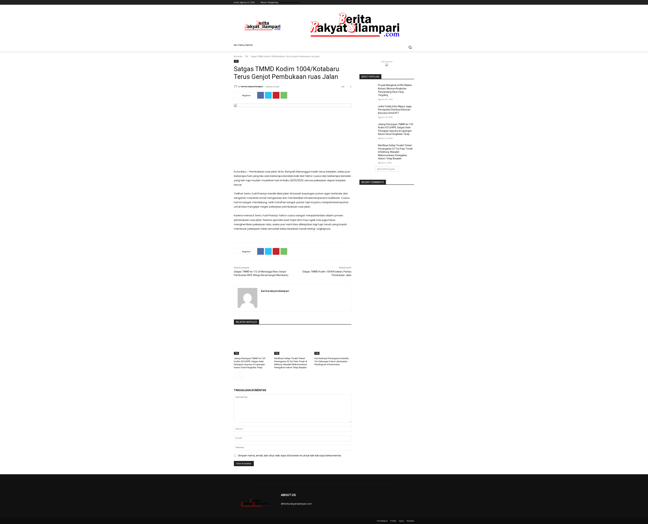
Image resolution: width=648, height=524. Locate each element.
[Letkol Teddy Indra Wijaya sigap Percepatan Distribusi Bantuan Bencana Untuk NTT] (367, 110)
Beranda (238, 56)
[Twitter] (403, 2)
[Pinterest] (276, 95)
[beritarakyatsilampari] (236, 86)
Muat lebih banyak (386, 169)
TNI (246, 56)
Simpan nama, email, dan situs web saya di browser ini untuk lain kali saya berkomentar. (290, 455)
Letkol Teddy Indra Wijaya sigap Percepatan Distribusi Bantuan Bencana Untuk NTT (395, 109)
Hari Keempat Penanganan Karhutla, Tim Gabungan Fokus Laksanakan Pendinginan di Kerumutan (331, 361)
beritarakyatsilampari (252, 86)
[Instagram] (398, 2)
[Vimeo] (407, 2)
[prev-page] (236, 376)
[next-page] (241, 376)
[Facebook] (393, 2)
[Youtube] (412, 2)
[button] (410, 47)
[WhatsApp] (283, 95)
